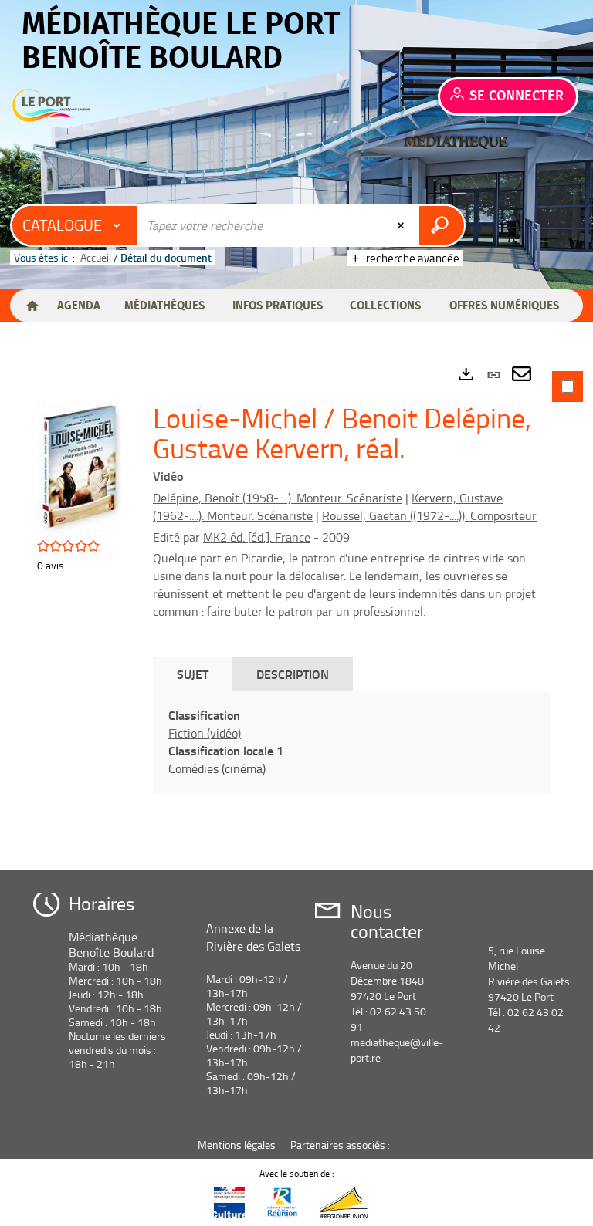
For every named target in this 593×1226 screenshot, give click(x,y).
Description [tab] (292, 674)
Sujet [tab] (192, 674)
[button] (78, 305)
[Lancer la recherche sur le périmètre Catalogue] (441, 225)
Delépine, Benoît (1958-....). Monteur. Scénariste (277, 497)
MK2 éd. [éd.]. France (256, 537)
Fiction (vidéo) (204, 732)
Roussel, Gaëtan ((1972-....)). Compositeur (429, 515)
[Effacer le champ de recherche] (402, 225)
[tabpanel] (296, 611)
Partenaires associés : (341, 1144)
